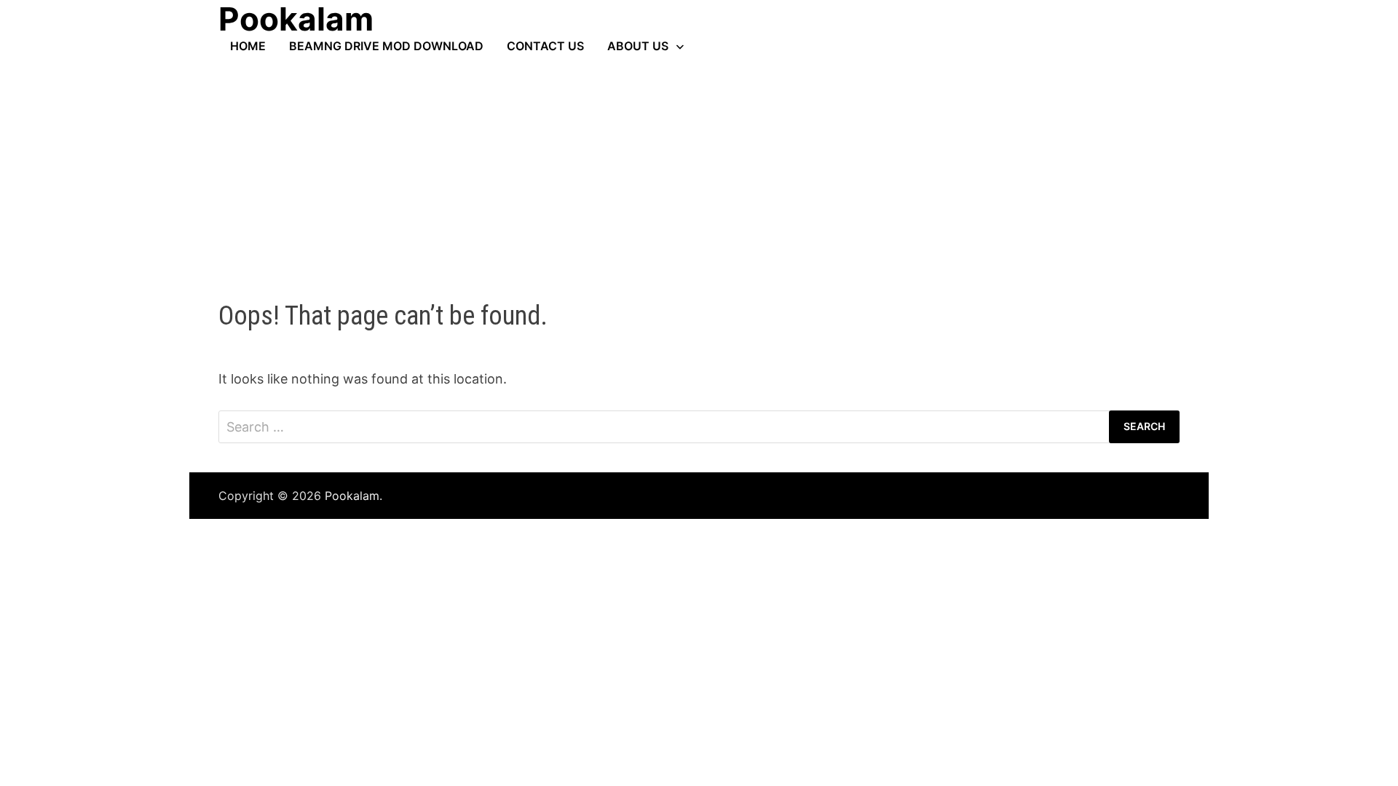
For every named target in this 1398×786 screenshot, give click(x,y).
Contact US (545, 46)
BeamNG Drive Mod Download (386, 46)
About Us (637, 46)
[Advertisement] (699, 162)
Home (248, 46)
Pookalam (352, 495)
